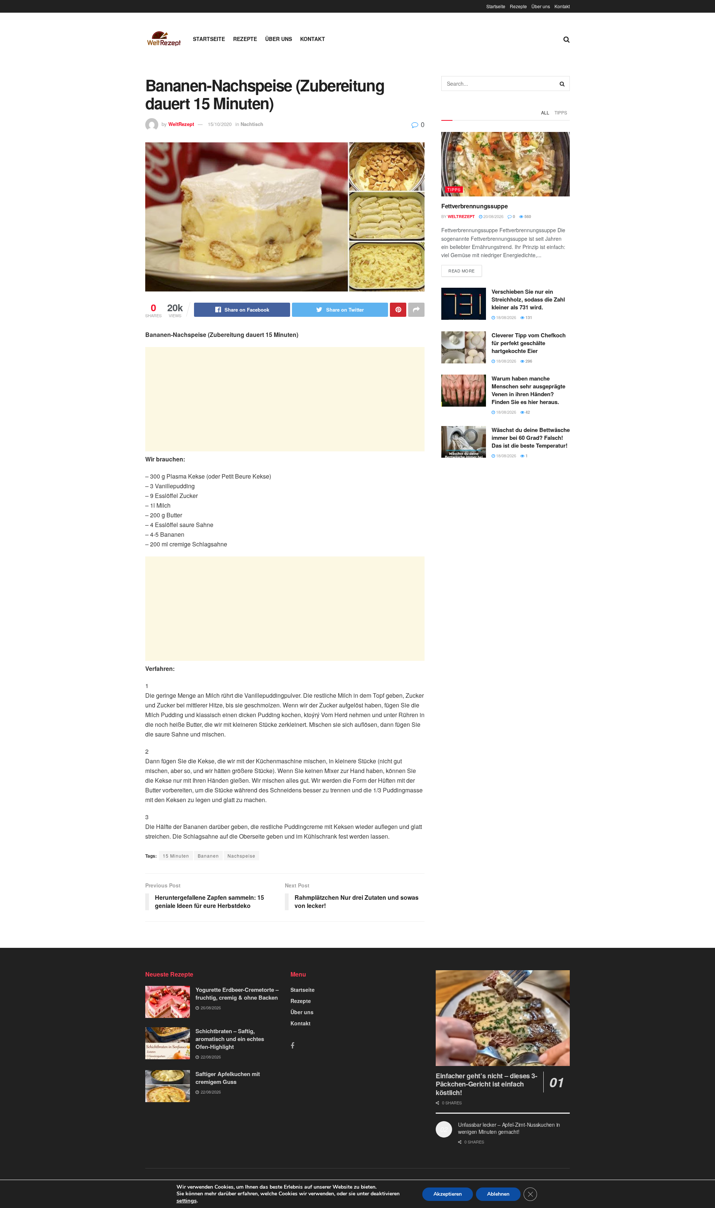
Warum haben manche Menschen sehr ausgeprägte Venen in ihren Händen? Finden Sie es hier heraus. (528, 390)
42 (527, 412)
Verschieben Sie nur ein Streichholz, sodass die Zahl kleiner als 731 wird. (528, 299)
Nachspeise (241, 855)
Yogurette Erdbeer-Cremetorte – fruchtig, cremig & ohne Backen (237, 993)
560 (527, 216)
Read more (461, 271)
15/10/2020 (220, 123)
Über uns (540, 6)
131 (528, 317)
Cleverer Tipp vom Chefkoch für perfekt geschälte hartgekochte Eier (529, 343)
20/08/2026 (492, 216)
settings (187, 1200)
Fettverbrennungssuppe (474, 206)
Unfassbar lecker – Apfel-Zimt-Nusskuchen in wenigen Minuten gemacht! (509, 1128)
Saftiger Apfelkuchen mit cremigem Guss (228, 1078)
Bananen (208, 855)
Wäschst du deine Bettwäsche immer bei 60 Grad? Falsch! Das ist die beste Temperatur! (531, 438)
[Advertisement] (285, 399)
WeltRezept (181, 123)
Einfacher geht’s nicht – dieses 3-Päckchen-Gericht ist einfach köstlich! (486, 1084)
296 (528, 361)
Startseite (495, 6)
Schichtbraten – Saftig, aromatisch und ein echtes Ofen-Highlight (230, 1039)
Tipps (560, 112)
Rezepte (518, 6)
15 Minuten (176, 855)
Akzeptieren (447, 1194)
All (545, 112)
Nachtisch (252, 123)
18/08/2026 (505, 317)
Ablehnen (498, 1194)
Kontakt (562, 6)
